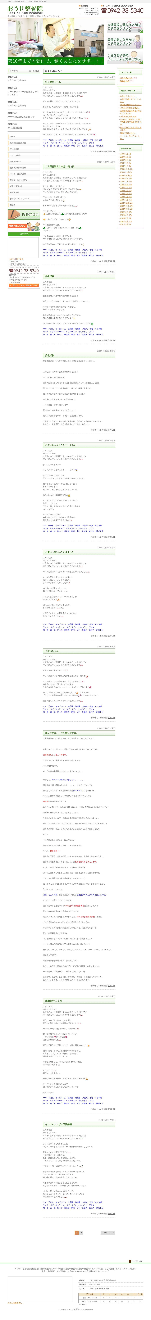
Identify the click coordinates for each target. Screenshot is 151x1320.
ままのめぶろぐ (126, 78)
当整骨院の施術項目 (18, 143)
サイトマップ (103, 1271)
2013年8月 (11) (126, 178)
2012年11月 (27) (126, 206)
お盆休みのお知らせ (128, 116)
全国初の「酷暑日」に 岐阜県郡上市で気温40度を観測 (130, 122)
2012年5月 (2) (125, 224)
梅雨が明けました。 (128, 133)
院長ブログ (124, 81)
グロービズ (77, 791)
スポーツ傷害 (15, 155)
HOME (12, 137)
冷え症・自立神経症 (18, 174)
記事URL (111, 151)
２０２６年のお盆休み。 (130, 108)
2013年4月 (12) (126, 191)
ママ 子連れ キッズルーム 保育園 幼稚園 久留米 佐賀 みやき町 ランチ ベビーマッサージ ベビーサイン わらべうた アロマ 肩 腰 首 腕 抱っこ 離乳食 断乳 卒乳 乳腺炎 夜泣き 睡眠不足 (73, 143)
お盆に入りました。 (128, 96)
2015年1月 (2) (125, 163)
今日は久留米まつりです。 (130, 105)
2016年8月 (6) (125, 160)
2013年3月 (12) (126, 194)
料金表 (12, 205)
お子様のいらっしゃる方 (19, 199)
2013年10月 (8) (126, 175)
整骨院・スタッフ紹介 (19, 180)
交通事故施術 (15, 161)
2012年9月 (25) (126, 212)
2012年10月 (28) (126, 209)
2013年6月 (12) (126, 184)
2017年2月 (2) (125, 154)
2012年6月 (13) (126, 221)
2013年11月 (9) (126, 172)
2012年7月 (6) (125, 218)
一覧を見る (35, 71)
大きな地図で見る (16, 259)
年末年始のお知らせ (17, 105)
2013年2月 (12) (126, 197)
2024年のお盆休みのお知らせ (21, 117)
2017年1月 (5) (125, 157)
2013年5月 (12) (126, 188)
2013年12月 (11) (126, 169)
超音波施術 (14, 192)
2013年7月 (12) (126, 181)
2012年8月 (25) (126, 215)
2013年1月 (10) (126, 200)
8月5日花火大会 (15, 128)
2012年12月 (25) (126, 203)
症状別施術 (14, 149)
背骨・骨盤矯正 (16, 186)
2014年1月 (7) (125, 166)
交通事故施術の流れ (18, 168)
